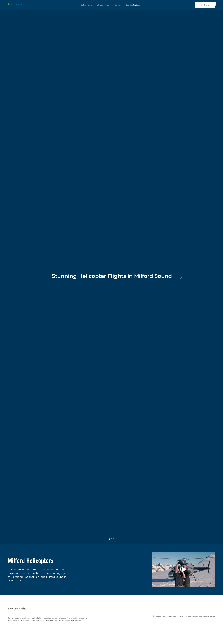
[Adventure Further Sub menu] (111, 5)
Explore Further (86, 5)
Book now (205, 5)
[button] (184, 569)
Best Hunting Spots (133, 5)
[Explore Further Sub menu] (93, 5)
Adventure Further (103, 5)
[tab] (109, 539)
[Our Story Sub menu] (123, 5)
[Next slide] (180, 277)
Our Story (118, 5)
